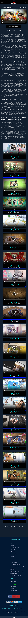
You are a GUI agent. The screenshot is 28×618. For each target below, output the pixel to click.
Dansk (25, 611)
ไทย (9, 612)
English (3, 611)
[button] (14, 149)
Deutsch (17, 611)
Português (21, 611)
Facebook (9, 596)
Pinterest (14, 596)
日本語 (14, 612)
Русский (18, 612)
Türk (11, 612)
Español (10, 611)
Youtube (18, 596)
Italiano (14, 611)
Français (6, 611)
